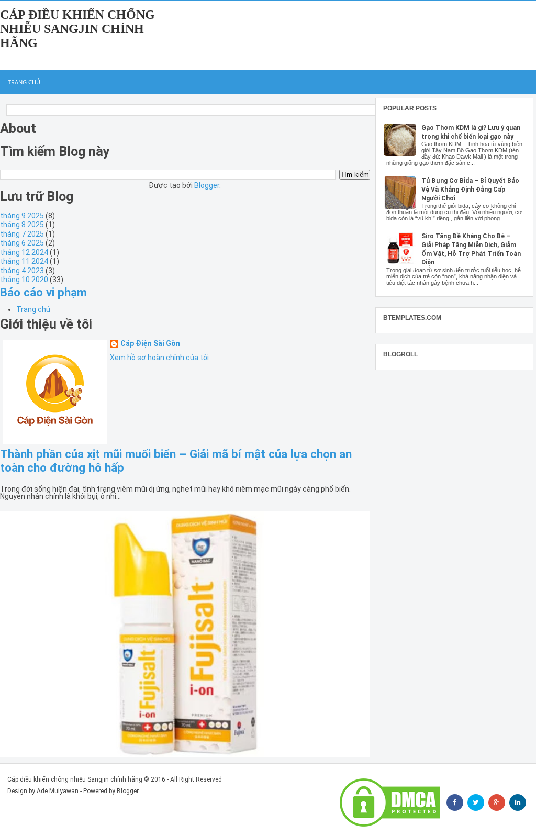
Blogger (206, 185)
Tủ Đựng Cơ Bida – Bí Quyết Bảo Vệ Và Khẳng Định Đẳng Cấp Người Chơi (470, 189)
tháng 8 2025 (22, 224)
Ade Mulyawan (58, 791)
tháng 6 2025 (22, 243)
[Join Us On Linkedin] (517, 802)
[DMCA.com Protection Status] (390, 802)
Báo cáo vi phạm (43, 292)
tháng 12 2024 (24, 252)
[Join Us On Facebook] (454, 802)
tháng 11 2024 (24, 261)
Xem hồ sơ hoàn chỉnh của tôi (159, 357)
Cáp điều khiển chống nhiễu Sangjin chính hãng (77, 29)
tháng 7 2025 (22, 234)
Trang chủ (24, 82)
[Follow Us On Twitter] (475, 802)
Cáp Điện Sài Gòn (150, 344)
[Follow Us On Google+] (496, 802)
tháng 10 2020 (24, 279)
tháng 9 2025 (22, 215)
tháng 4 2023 (22, 270)
